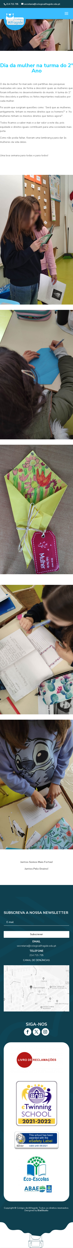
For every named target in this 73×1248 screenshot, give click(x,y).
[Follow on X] (36, 1032)
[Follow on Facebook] (27, 1032)
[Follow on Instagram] (45, 1032)
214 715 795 (36, 955)
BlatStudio (43, 1210)
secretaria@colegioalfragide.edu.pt (36, 946)
